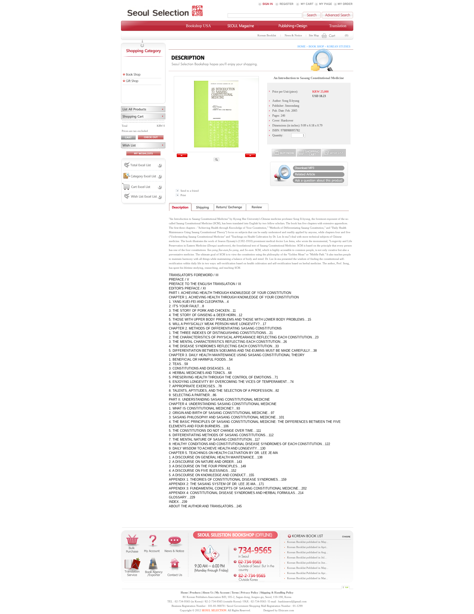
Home (184, 592)
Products (195, 592)
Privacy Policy (249, 592)
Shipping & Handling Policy (277, 592)
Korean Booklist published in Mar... (307, 578)
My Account (222, 592)
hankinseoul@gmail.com (292, 601)
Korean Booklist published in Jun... (307, 562)
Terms (235, 592)
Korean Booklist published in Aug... (307, 552)
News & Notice (293, 35)
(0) (346, 35)
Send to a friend (189, 190)
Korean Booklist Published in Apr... (307, 573)
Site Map (314, 35)
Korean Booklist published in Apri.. (307, 547)
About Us (207, 592)
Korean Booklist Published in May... (307, 568)
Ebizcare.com (286, 610)
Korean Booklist (266, 35)
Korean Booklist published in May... (307, 542)
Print (183, 195)
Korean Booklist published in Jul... (307, 557)
